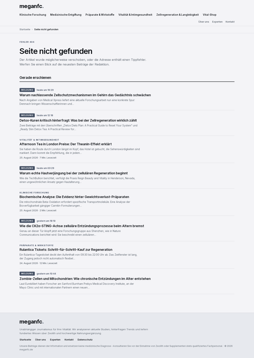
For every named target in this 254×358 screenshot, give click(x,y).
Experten (217, 22)
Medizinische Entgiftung (65, 14)
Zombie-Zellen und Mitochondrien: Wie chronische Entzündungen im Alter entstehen (85, 279)
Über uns (203, 22)
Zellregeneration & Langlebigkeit (177, 14)
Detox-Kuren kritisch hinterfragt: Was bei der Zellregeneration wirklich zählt (78, 120)
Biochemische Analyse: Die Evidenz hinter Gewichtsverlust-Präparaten (74, 197)
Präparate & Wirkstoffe (100, 14)
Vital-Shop (209, 14)
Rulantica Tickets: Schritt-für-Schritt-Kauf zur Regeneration (66, 250)
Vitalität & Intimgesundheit (135, 14)
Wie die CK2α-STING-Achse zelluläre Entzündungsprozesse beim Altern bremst (82, 226)
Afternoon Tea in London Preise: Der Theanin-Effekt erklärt (66, 144)
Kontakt (230, 22)
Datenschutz (85, 339)
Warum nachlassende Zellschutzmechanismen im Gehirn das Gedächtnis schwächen (85, 95)
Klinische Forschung (33, 14)
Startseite (25, 29)
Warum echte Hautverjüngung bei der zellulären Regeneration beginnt (74, 173)
